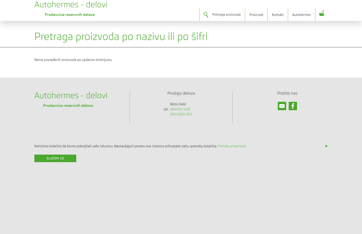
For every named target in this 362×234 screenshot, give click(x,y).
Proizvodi (256, 15)
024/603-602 (180, 109)
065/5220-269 (181, 114)
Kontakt (278, 15)
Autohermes (301, 15)
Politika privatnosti (232, 146)
